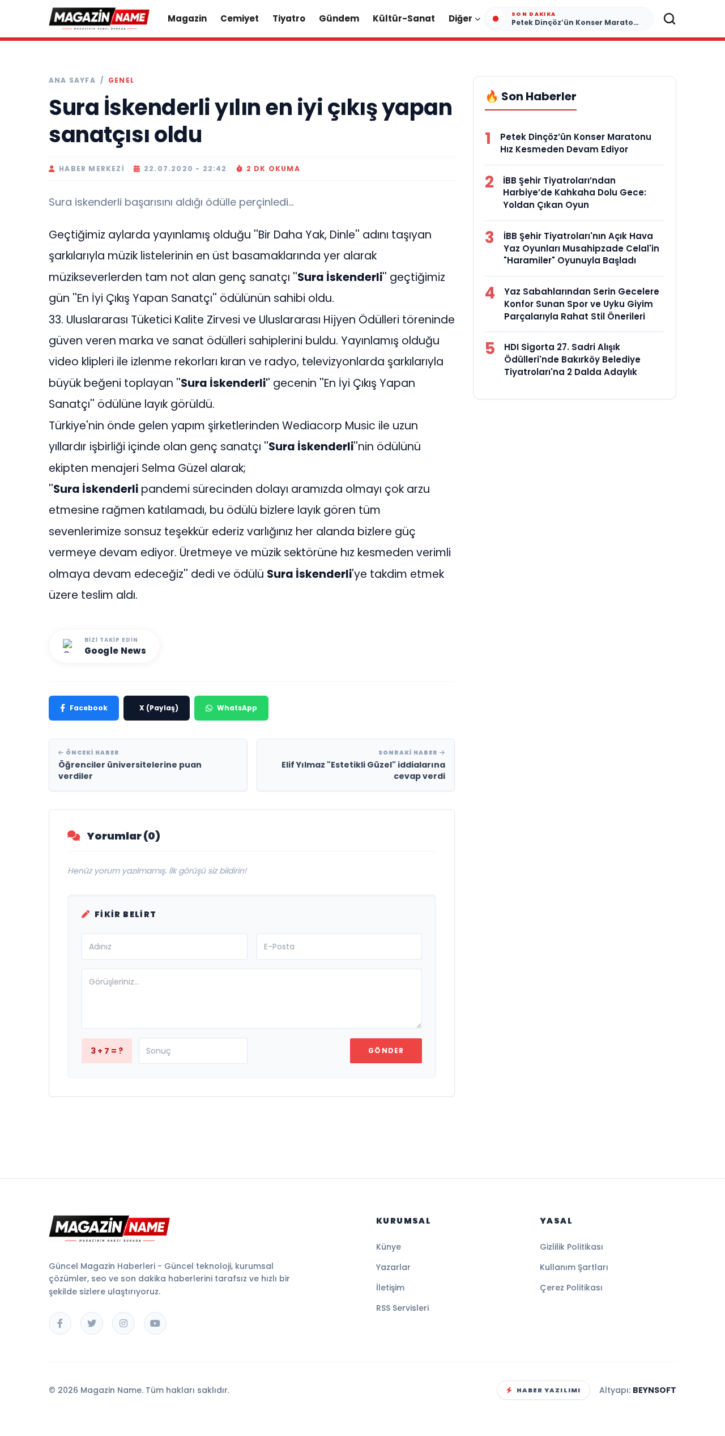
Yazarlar (393, 1267)
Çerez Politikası (571, 1287)
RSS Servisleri (402, 1308)
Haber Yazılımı (549, 1390)
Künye (388, 1246)
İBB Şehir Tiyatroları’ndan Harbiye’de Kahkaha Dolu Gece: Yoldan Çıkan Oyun (574, 192)
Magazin (187, 18)
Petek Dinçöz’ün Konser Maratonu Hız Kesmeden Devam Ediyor (575, 143)
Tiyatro (288, 18)
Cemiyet (239, 18)
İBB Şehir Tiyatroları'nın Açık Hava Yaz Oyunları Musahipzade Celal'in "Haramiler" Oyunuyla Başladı (581, 248)
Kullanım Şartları (574, 1267)
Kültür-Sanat (404, 18)
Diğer (460, 18)
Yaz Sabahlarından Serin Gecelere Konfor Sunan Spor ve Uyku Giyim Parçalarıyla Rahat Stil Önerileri (581, 304)
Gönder (386, 1050)
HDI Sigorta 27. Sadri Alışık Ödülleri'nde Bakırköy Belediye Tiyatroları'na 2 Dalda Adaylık (572, 359)
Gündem (339, 18)
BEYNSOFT (654, 1390)
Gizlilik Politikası (571, 1246)
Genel (121, 80)
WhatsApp (237, 708)
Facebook (89, 708)
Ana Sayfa (72, 80)
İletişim (390, 1287)
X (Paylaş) (158, 708)
